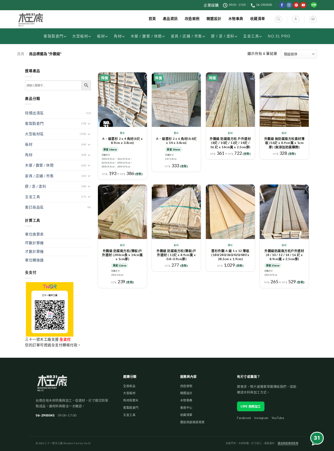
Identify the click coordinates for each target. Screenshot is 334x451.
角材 (118, 36)
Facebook (244, 418)
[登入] (295, 19)
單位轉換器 (34, 260)
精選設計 (186, 393)
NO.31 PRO (279, 36)
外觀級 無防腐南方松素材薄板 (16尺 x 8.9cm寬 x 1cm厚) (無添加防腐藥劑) (284, 143)
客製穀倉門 (54, 36)
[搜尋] (278, 19)
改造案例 (186, 386)
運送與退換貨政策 (192, 422)
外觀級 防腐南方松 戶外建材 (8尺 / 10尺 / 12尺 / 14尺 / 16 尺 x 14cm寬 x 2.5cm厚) (230, 143)
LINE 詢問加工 (251, 406)
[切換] (89, 123)
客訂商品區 (34, 207)
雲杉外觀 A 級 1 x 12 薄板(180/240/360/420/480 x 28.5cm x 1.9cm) (230, 255)
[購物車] (313, 19)
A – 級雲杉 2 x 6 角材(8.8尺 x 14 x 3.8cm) (176, 141)
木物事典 (186, 400)
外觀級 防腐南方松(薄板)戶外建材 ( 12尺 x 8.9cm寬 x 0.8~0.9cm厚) (176, 255)
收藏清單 (186, 414)
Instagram (261, 418)
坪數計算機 (34, 243)
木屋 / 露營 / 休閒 (146, 36)
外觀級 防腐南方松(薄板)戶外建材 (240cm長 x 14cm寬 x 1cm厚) (122, 255)
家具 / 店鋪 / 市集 (186, 36)
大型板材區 (34, 134)
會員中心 (186, 407)
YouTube (278, 418)
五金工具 (251, 36)
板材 (101, 36)
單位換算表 (34, 234)
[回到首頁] (52, 385)
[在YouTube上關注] (303, 5)
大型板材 (80, 36)
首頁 (20, 54)
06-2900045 (45, 415)
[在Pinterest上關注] (296, 5)
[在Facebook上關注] (282, 5)
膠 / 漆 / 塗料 (222, 36)
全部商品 (129, 386)
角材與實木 (131, 400)
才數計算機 (34, 251)
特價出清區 (34, 113)
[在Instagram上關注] (289, 5)
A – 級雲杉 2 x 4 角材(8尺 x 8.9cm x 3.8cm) (122, 141)
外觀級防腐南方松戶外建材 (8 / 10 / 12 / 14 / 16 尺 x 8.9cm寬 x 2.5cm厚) (284, 255)
